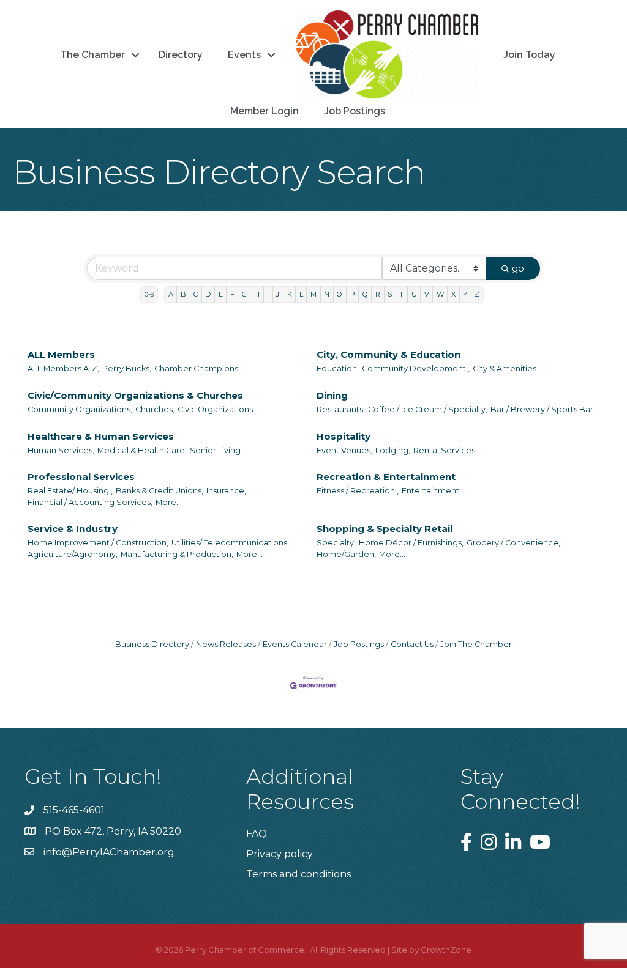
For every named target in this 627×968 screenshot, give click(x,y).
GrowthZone (446, 950)
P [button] (352, 294)
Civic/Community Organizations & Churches (135, 395)
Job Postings (354, 111)
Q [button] (365, 294)
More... (169, 502)
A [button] (170, 294)
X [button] (453, 294)
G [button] (244, 294)
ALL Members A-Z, (63, 368)
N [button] (326, 294)
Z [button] (477, 294)
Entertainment (430, 490)
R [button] (377, 294)
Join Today (529, 55)
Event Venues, (344, 450)
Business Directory (152, 644)
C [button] (195, 294)
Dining (332, 395)
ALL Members (61, 354)
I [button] (268, 294)
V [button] (426, 294)
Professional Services (81, 476)
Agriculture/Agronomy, (73, 554)
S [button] (390, 294)
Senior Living (215, 450)
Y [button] (465, 294)
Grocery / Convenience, (513, 542)
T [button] (401, 294)
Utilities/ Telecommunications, (230, 542)
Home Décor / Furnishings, (411, 542)
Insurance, (226, 490)
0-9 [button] (149, 294)
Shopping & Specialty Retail (384, 528)
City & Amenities (504, 368)
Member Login (264, 111)
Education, (338, 368)
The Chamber (92, 55)
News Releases (226, 644)
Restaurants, (341, 409)
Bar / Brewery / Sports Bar (541, 409)
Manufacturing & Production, (177, 554)
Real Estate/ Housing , (70, 490)
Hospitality (343, 436)
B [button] (183, 294)
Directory (181, 55)
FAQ (256, 834)
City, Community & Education (388, 354)
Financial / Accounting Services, (90, 502)
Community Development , (416, 368)
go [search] (518, 268)
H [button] (257, 294)
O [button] (339, 294)
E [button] (221, 294)
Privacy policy (279, 854)
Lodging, (392, 450)
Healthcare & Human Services (101, 436)
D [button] (208, 294)
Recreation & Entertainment (386, 476)
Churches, (155, 409)
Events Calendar (295, 644)
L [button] (301, 294)
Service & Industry (73, 528)
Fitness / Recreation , (358, 490)
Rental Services (444, 450)
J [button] (277, 294)
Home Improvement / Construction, (98, 542)
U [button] (414, 294)
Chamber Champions (196, 368)
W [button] (440, 294)
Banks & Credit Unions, (159, 490)
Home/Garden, (346, 554)
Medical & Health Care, (142, 450)
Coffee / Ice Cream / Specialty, (427, 409)
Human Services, (61, 450)
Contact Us (412, 644)
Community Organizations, (80, 409)
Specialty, (336, 542)
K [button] (289, 294)
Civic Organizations (215, 409)
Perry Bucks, (126, 368)
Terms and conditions (298, 874)
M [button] (313, 294)
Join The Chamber (476, 644)
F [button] (232, 294)
